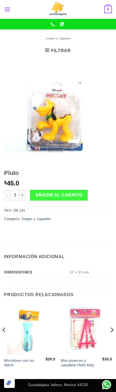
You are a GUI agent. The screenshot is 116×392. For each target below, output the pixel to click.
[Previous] (4, 341)
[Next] (111, 341)
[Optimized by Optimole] (9, 383)
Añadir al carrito (59, 195)
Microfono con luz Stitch (19, 363)
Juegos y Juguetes (58, 38)
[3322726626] (53, 24)
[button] (7, 9)
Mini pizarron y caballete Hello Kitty (77, 363)
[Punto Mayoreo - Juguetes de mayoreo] (58, 9)
